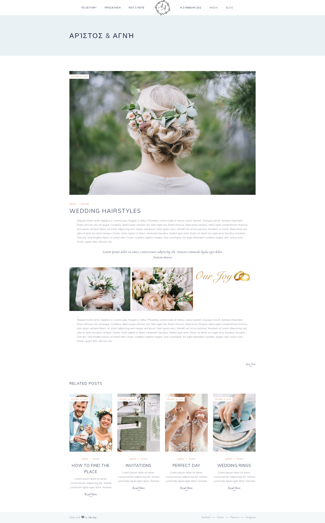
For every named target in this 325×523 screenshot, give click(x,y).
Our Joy (92, 517)
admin (72, 203)
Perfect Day (186, 465)
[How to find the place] (90, 423)
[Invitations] (138, 423)
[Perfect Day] (186, 423)
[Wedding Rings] (234, 423)
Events (96, 458)
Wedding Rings (234, 465)
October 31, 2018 (79, 76)
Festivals (85, 203)
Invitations (138, 465)
